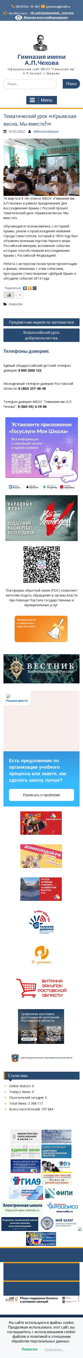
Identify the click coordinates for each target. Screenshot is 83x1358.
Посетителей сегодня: (27, 1097)
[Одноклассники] (29, 287)
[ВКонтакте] (25, 287)
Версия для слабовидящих (45, 17)
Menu (46, 100)
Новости (16, 304)
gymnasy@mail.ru (58, 6)
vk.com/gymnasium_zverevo (52, 13)
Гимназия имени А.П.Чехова (42, 60)
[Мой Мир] (34, 287)
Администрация (46, 131)
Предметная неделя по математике (41, 322)
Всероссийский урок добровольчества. (41, 335)
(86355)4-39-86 (27, 6)
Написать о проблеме (41, 795)
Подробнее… (55, 1349)
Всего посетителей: (25, 1109)
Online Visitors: (20, 1086)
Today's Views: (20, 1092)
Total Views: (18, 1103)
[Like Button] (9, 294)
